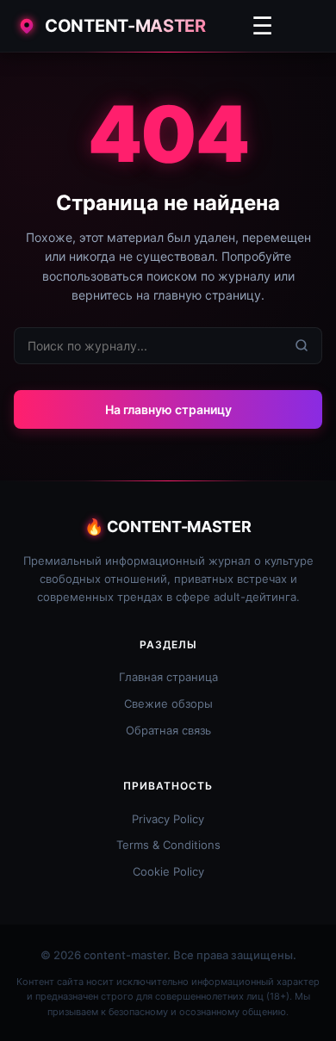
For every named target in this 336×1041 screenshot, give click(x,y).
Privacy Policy (168, 819)
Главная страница (168, 677)
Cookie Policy (168, 871)
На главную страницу (168, 409)
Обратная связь (168, 730)
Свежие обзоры (168, 703)
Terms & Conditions (168, 845)
